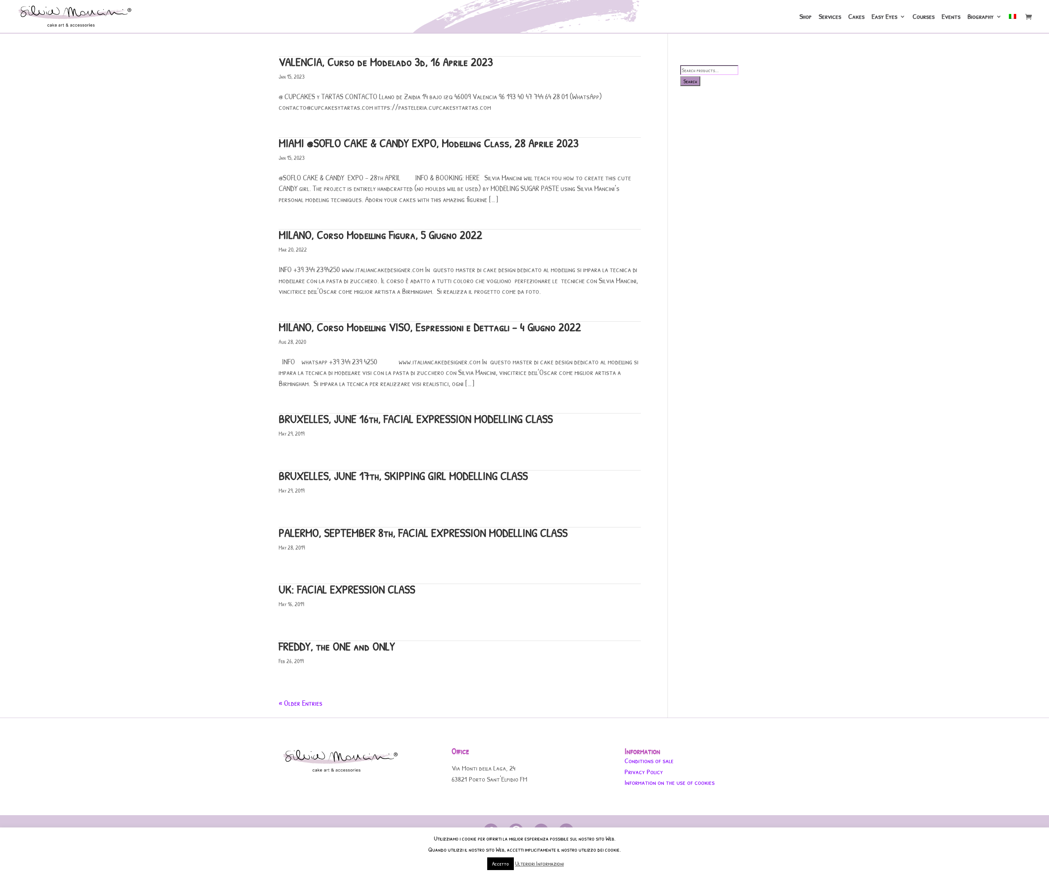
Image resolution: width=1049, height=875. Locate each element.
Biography (980, 17)
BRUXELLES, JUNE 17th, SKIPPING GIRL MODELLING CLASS (403, 476)
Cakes (856, 17)
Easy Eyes (884, 17)
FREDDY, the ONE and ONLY (337, 646)
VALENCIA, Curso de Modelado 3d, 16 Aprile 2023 (386, 62)
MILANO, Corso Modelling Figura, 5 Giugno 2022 (380, 235)
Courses (924, 17)
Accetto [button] (500, 863)
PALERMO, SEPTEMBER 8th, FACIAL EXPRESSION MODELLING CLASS (423, 533)
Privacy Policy (643, 771)
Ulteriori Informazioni (539, 863)
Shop (805, 17)
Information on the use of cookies (669, 782)
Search (690, 81)
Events (951, 17)
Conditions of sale (649, 760)
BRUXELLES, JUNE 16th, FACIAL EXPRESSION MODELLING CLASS (416, 419)
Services (830, 17)
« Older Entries (300, 703)
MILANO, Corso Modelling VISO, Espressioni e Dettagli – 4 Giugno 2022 (430, 327)
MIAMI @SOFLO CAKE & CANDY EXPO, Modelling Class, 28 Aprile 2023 (429, 143)
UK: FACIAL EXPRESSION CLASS (347, 589)
